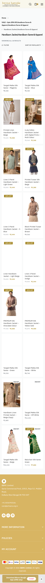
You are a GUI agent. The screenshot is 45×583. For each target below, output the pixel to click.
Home (4, 18)
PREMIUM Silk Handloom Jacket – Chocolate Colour (11, 323)
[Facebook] (4, 515)
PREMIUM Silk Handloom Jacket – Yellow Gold (32, 323)
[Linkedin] (13, 515)
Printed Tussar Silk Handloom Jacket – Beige (32, 182)
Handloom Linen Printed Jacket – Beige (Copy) (9, 415)
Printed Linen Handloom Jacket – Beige (11, 132)
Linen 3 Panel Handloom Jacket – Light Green (11, 182)
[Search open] (30, 4)
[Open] (42, 4)
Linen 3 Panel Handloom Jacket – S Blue (11, 229)
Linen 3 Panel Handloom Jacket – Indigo (32, 276)
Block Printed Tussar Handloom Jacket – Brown (33, 229)
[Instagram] (8, 515)
